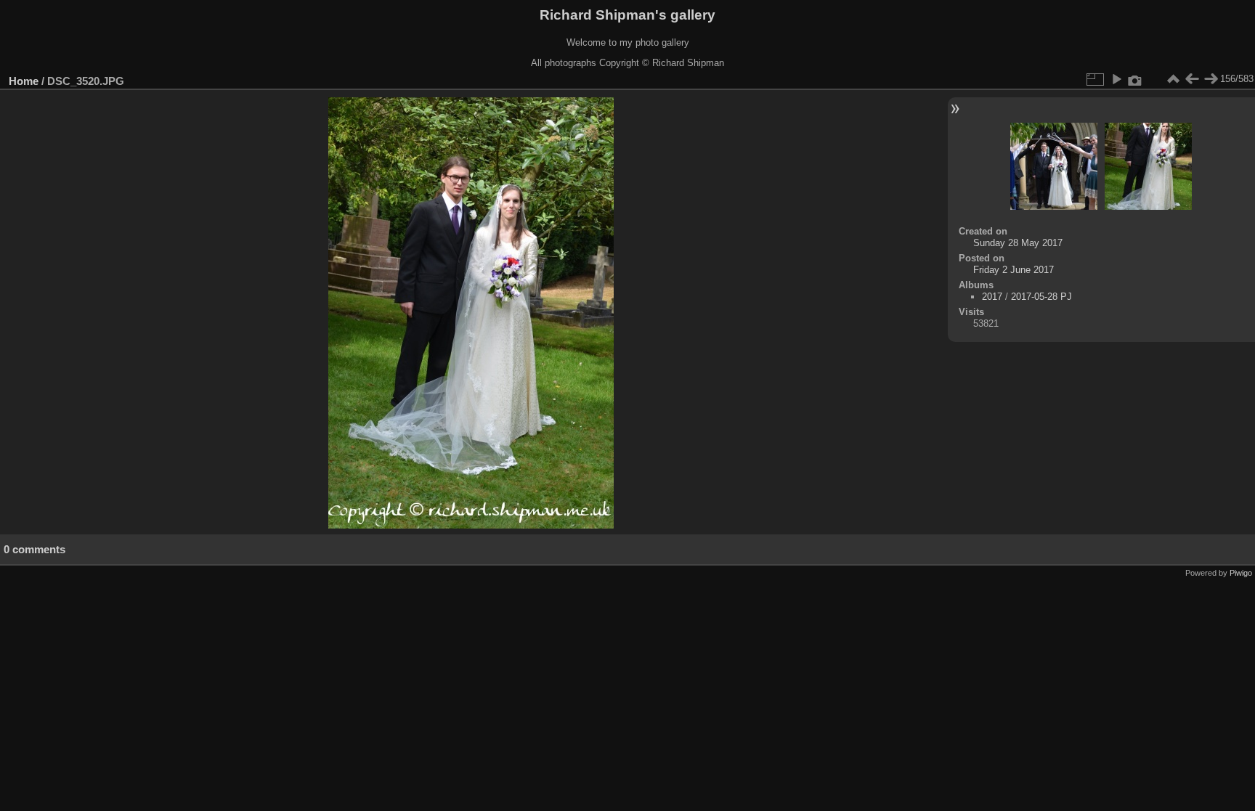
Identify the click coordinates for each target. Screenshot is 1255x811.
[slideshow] (1116, 79)
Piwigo (1241, 572)
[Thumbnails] (1172, 79)
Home (23, 81)
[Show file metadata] (1135, 79)
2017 (992, 296)
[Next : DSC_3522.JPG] (1210, 79)
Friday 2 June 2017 (1013, 269)
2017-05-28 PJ (1041, 296)
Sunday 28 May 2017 (1018, 242)
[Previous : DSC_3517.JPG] (1191, 79)
